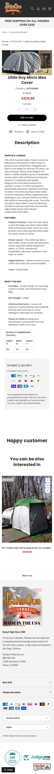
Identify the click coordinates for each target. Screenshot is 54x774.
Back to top (27, 575)
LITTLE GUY (16, 41)
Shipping (18, 131)
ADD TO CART (27, 117)
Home (5, 32)
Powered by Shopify (29, 736)
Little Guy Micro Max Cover (18, 32)
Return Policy (38, 131)
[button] (44, 9)
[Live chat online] (42, 767)
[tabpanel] (27, 257)
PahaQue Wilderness (15, 736)
